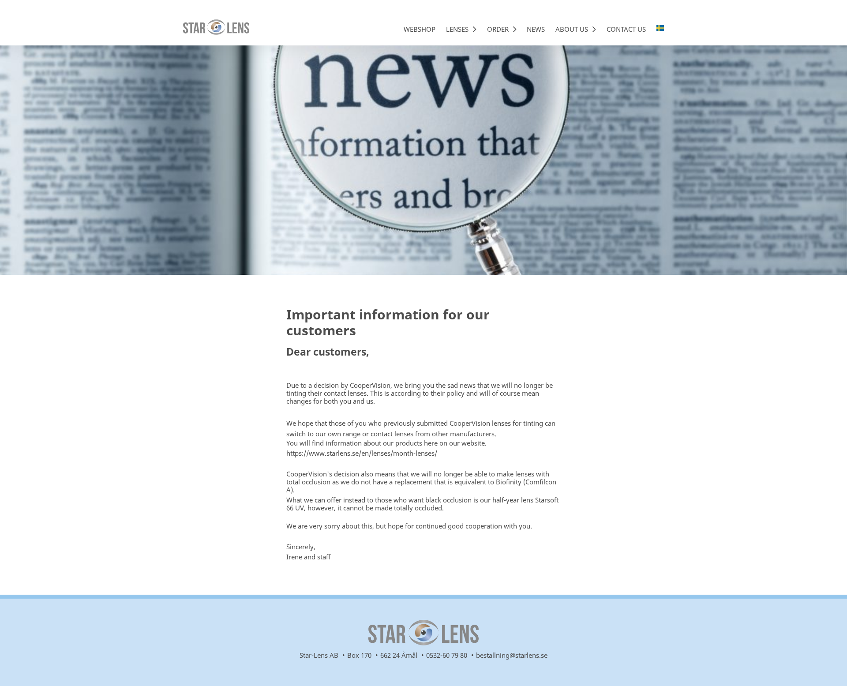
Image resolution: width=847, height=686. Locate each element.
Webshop (419, 29)
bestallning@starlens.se (511, 655)
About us (572, 29)
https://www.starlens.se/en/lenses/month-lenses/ (361, 453)
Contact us (626, 29)
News (536, 29)
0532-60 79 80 (446, 655)
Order (498, 29)
